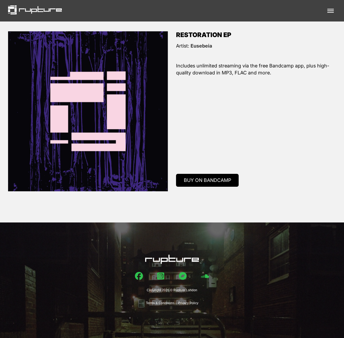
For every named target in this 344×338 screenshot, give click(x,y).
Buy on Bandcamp (207, 180)
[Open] (330, 11)
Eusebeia (201, 46)
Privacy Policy (188, 303)
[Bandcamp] (183, 276)
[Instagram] (160, 276)
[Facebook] (139, 276)
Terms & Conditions (160, 303)
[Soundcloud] (205, 276)
